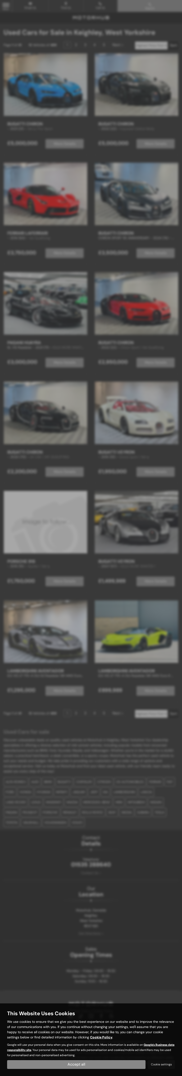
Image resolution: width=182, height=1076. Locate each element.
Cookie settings (161, 1064)
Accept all (76, 1064)
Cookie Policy (101, 1037)
